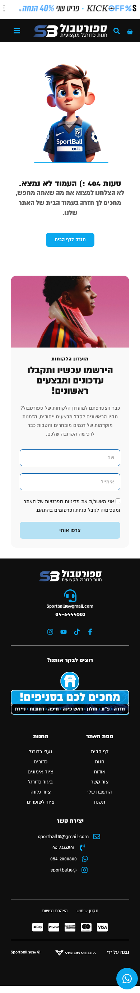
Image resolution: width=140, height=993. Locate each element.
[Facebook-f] (90, 631)
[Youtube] (63, 631)
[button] (16, 30)
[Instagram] (50, 631)
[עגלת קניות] (129, 31)
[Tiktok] (76, 631)
